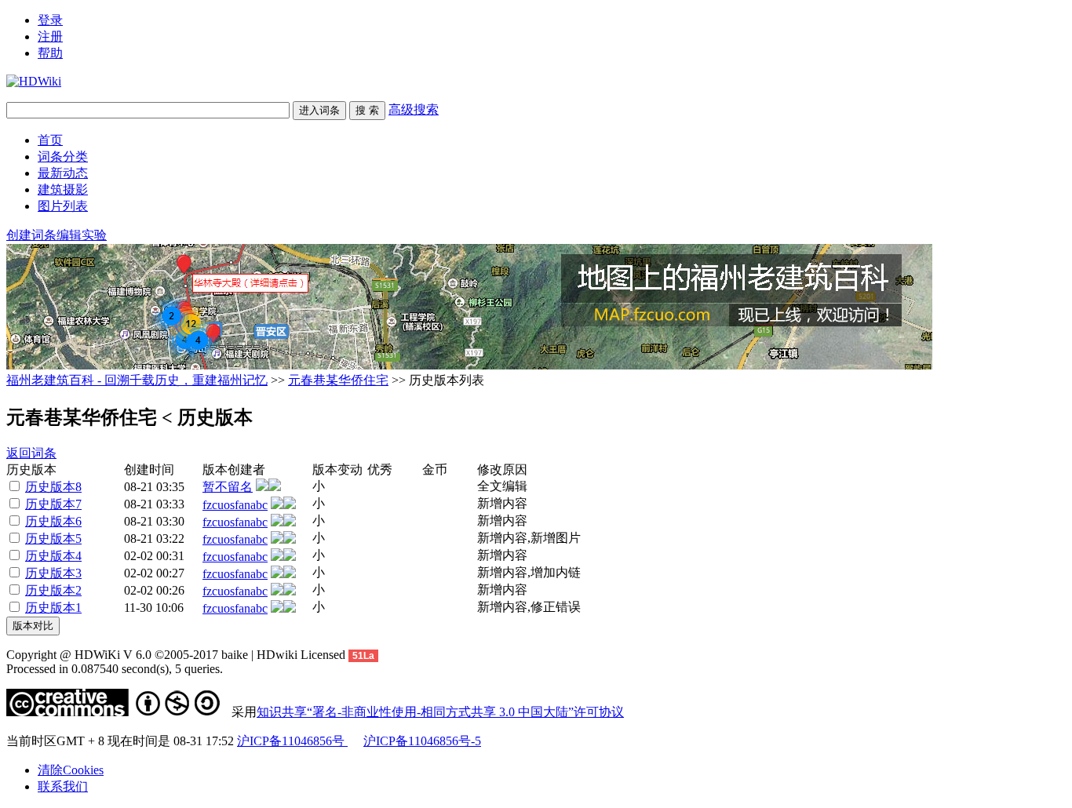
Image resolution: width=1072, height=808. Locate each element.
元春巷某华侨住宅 (338, 380)
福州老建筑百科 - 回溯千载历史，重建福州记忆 (137, 380)
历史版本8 (53, 486)
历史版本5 (53, 538)
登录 (50, 20)
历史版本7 (53, 504)
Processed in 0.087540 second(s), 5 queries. (114, 668)
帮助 (50, 53)
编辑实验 (82, 235)
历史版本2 (53, 590)
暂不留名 (227, 486)
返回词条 (31, 453)
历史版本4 (53, 555)
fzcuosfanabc (235, 504)
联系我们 (63, 786)
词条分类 (63, 156)
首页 (50, 140)
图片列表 (63, 206)
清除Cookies (71, 770)
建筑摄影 (63, 189)
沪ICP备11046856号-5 (422, 741)
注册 (50, 36)
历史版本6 (53, 521)
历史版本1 (53, 607)
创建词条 (31, 235)
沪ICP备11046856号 (292, 741)
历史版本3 (53, 573)
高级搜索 (413, 109)
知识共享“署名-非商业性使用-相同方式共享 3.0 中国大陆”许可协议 (440, 712)
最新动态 (63, 173)
